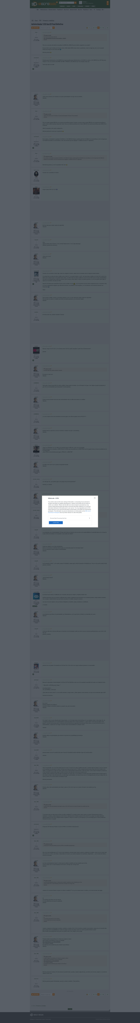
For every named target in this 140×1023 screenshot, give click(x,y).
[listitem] (70, 518)
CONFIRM (56, 522)
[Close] (95, 498)
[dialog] (70, 511)
